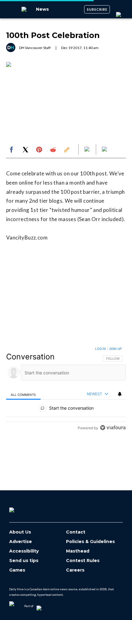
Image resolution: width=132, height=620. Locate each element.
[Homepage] (21, 507)
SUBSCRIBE (97, 9)
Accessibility (24, 551)
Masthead (77, 551)
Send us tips (23, 560)
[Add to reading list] (105, 150)
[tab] (23, 394)
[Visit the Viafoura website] (113, 427)
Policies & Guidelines (90, 541)
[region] (66, 389)
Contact (75, 532)
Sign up (115, 348)
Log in (100, 348)
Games (17, 570)
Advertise (20, 541)
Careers (75, 570)
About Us (20, 532)
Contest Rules (82, 560)
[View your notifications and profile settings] (120, 394)
